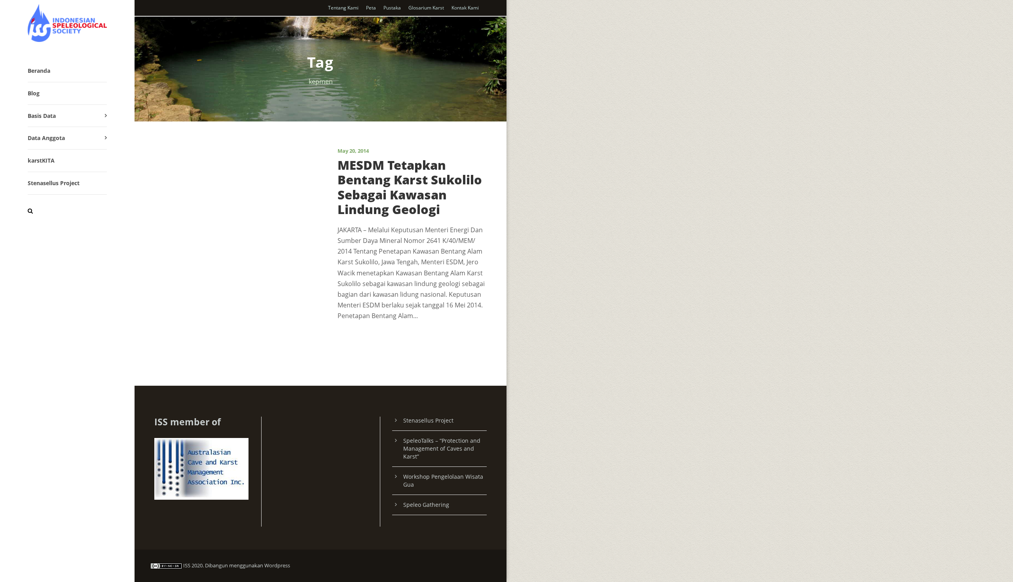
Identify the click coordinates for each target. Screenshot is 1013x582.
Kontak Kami (465, 7)
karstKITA (41, 160)
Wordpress (277, 565)
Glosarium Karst (426, 7)
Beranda (39, 70)
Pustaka (392, 7)
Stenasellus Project (54, 183)
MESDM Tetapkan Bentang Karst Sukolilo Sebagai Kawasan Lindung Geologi (410, 187)
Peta (371, 7)
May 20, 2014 (353, 150)
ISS (186, 565)
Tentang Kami (343, 7)
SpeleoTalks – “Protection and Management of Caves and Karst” (441, 448)
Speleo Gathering (426, 504)
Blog (34, 93)
